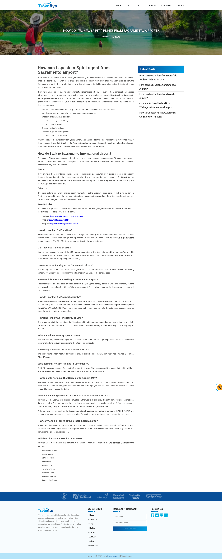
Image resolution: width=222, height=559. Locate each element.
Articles (151, 5)
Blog (140, 5)
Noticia (92, 528)
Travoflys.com (112, 556)
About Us (93, 519)
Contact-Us (93, 545)
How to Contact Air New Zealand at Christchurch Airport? (157, 114)
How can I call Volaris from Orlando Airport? (157, 87)
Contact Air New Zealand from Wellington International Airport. (156, 105)
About (129, 5)
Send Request (130, 529)
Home (118, 5)
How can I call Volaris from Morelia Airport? (157, 96)
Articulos (166, 5)
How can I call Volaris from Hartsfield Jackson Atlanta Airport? (158, 77)
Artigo (91, 541)
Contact (180, 5)
